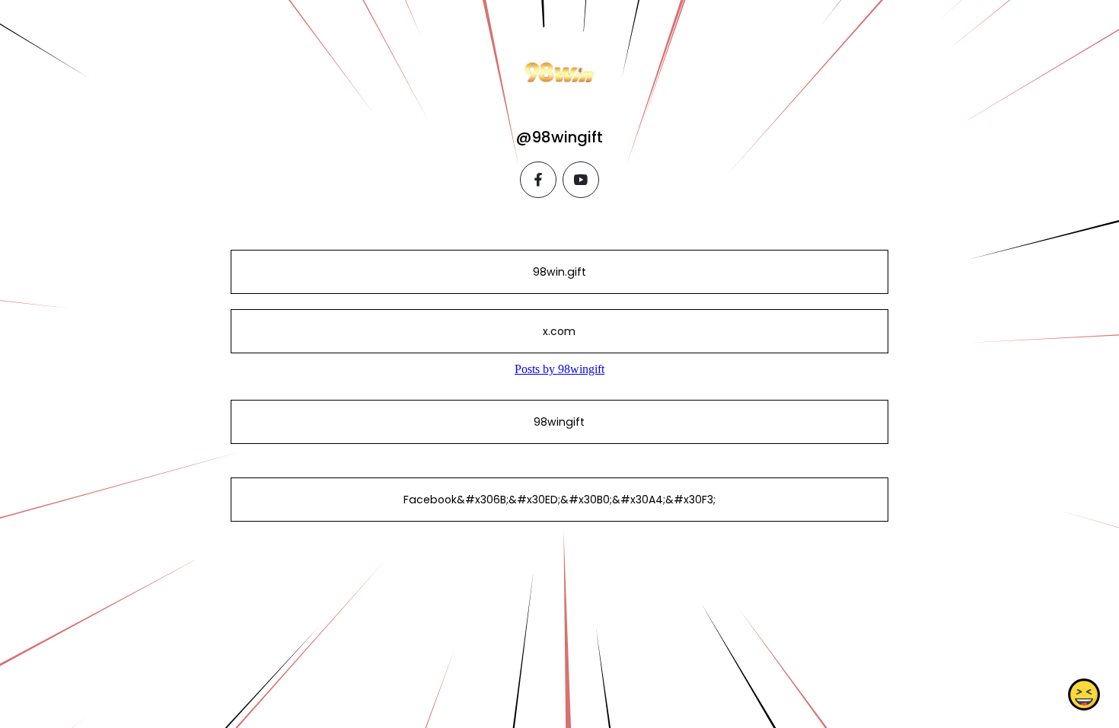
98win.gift (559, 271)
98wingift (559, 421)
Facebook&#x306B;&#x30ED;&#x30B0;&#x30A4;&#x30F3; (559, 499)
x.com (559, 331)
